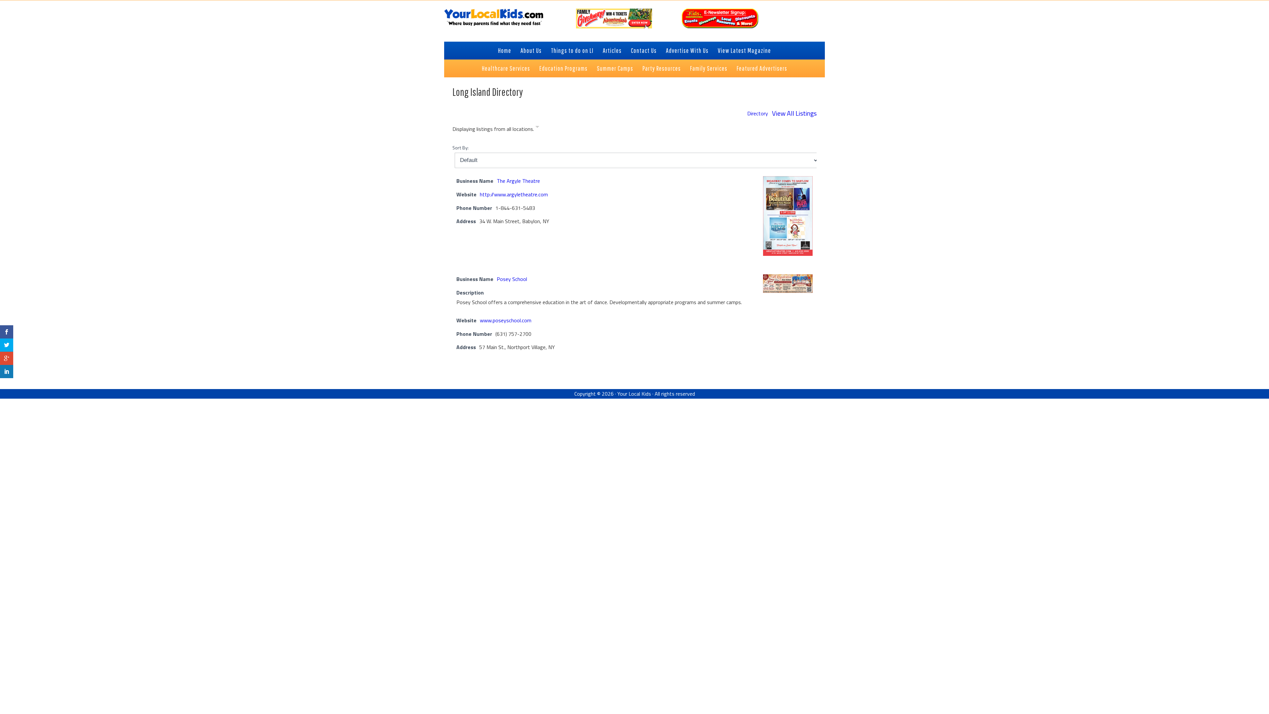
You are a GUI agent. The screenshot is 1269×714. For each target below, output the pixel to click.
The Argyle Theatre (518, 181)
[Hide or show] (537, 128)
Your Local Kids (634, 394)
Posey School (512, 279)
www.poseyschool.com (505, 320)
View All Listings (794, 113)
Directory (757, 113)
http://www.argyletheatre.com (514, 194)
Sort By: (460, 147)
